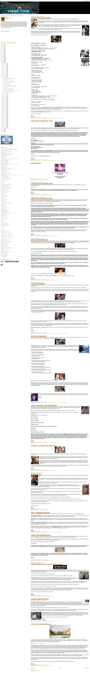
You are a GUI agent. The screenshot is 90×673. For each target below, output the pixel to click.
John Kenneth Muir (4, 216)
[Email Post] (45, 117)
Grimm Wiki (3, 197)
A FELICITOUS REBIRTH (38, 283)
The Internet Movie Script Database (7, 234)
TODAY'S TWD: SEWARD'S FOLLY (41, 535)
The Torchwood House (4, 246)
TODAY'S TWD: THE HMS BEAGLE (41, 624)
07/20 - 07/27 (5, 100)
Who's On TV (62, 333)
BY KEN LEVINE (3, 152)
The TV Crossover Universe (5, 179)
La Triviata (34, 470)
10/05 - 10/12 (5, 75)
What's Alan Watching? (4, 186)
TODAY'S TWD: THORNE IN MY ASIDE (42, 121)
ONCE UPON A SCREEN (5, 161)
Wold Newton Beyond (4, 211)
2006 (3, 129)
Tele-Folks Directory (57, 333)
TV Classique (49, 118)
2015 (3, 55)
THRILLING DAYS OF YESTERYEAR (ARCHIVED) (9, 149)
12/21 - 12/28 (5, 64)
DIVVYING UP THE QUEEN (38, 336)
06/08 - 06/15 (5, 106)
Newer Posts (33, 668)
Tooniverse (52, 402)
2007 (3, 128)
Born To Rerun (40, 333)
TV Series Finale (3, 222)
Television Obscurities (4, 224)
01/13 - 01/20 (5, 126)
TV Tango (2, 229)
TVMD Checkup (3, 235)
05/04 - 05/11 (5, 111)
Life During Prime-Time (40, 470)
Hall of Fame (45, 402)
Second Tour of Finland (4, 244)
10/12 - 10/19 (5, 74)
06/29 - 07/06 (5, 103)
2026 (3, 44)
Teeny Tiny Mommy (4, 252)
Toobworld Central (55, 532)
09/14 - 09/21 (5, 93)
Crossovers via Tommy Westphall (6, 177)
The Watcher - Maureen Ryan (6, 218)
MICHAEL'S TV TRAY (4, 162)
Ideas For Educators (4, 253)
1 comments (43, 117)
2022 (3, 48)
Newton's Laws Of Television (5, 238)
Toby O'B (8, 17)
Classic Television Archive (5, 207)
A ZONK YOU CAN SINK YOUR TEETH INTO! (43, 445)
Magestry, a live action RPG (5, 251)
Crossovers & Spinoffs (4, 176)
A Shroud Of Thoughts (4, 185)
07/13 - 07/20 (5, 101)
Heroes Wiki (3, 198)
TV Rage (2, 227)
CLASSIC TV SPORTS (4, 170)
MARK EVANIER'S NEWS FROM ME (7, 153)
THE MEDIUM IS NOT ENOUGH (6, 151)
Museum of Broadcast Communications (7, 236)
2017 (3, 53)
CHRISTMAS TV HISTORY (5, 173)
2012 (3, 58)
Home (60, 668)
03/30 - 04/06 (5, 116)
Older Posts (87, 668)
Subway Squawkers (4, 255)
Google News (3, 256)
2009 (3, 61)
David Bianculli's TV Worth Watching (7, 187)
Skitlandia (48, 402)
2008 (3, 62)
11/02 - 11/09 (5, 71)
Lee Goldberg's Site (4, 215)
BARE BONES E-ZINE (4, 175)
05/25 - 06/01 (5, 108)
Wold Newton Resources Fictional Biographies (8, 212)
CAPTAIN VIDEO (3, 174)
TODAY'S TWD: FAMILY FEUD (39, 239)
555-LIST (2, 250)
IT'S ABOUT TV (3, 165)
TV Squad (2, 183)
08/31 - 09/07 (5, 95)
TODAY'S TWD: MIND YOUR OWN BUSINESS (44, 405)
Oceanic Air (3, 243)
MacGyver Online (4, 201)
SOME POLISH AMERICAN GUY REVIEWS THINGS (9, 158)
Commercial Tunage (4, 192)
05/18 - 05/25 (5, 109)
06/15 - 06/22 (5, 105)
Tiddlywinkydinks (60, 160)
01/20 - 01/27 (5, 125)
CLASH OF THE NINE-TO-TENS (40, 599)
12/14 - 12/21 (5, 65)
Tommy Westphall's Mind (5, 178)
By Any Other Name (46, 333)
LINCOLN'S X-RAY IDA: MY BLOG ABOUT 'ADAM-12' (9, 164)
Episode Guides (3, 180)
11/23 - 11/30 (5, 68)
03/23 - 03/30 (5, 117)
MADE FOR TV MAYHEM (5, 163)
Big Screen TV (35, 596)
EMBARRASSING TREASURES (6, 169)
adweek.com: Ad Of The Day (5, 232)
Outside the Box (35, 194)
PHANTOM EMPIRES (4, 160)
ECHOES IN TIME (36, 163)
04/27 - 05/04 (5, 112)
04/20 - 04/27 (5, 113)
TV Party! (2, 230)
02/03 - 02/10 (5, 123)
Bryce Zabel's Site (4, 219)
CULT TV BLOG (3, 171)
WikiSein (2, 206)
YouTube (2, 182)
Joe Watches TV (3, 189)
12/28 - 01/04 (5, 63)
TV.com (2, 226)
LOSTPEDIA (3, 200)
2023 (3, 47)
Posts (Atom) (38, 670)
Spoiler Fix (2, 221)
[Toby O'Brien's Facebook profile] (1, 265)
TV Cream (2, 237)
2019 (3, 51)
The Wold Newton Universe (5, 210)
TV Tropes (2, 228)
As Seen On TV (35, 118)
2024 (3, 46)
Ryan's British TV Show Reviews (6, 231)
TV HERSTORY (3, 156)
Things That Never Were (5, 214)
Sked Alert (45, 621)
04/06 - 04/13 (5, 115)
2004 (3, 131)
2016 (3, 54)
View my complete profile (5, 28)
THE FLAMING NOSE (4, 150)
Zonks (54, 470)
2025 (3, 45)
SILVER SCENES (3, 159)
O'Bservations (44, 118)
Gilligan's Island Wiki (4, 196)
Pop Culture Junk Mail (4, 209)
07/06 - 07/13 (5, 102)
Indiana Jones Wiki (4, 199)
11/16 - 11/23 (5, 69)
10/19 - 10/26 (5, 73)
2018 (3, 52)
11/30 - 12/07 (5, 67)
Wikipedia (2, 191)
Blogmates (35, 160)
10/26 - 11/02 (5, 72)
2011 (3, 59)
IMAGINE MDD (3, 166)
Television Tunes (3, 240)
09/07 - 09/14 (5, 94)
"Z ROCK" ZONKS (36, 474)
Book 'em (39, 532)
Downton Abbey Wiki (4, 195)
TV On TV (54, 621)
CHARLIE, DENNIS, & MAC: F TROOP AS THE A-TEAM (46, 564)
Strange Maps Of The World (5, 248)
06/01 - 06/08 (5, 107)
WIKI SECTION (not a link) (5, 190)
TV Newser (2, 208)
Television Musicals (4, 245)
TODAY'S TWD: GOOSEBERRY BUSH (41, 183)
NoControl (2, 181)
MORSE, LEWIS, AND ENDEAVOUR (7, 203)
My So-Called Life (43, 532)
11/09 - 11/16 (5, 70)
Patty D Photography (4, 254)
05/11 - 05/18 (5, 110)
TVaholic (2, 217)
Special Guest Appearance (46, 160)
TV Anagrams (3, 249)
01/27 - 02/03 (5, 124)
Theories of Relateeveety (54, 160)
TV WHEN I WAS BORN (5, 155)
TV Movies (52, 118)
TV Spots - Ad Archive (4, 223)
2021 (3, 49)
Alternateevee (35, 402)
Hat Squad (40, 118)
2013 (3, 57)
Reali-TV (40, 560)
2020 (3, 50)
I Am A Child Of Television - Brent (6, 188)
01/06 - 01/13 (5, 127)
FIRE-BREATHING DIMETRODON (6, 168)
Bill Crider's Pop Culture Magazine (6, 184)
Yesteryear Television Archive (5, 225)
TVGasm (2, 220)
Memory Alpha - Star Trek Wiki (6, 202)
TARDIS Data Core (4, 205)
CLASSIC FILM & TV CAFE (5, 172)
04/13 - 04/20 (5, 114)
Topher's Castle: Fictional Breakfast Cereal (8, 247)
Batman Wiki (3, 193)
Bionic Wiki (2, 194)
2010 (3, 60)
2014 (3, 56)
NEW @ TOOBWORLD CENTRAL (40, 512)
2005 (3, 130)
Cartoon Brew (3, 213)
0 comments (43, 159)
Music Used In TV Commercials (6, 241)
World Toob (54, 194)
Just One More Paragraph (5, 242)
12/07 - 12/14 (5, 66)
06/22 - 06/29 (5, 104)
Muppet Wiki (3, 204)
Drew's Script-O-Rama (4, 239)
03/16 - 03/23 (5, 118)
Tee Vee (2, 233)
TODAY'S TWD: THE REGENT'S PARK (42, 198)
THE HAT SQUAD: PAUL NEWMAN (41, 18)
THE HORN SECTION (4, 167)
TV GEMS (2, 157)
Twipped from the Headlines (59, 118)
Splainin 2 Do (52, 333)
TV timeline (51, 560)
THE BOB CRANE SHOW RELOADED (7, 154)
